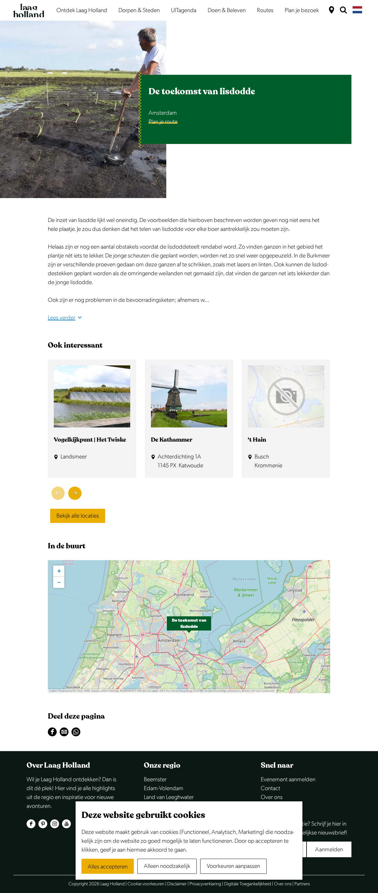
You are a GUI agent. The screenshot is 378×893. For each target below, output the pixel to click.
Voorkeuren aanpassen (233, 866)
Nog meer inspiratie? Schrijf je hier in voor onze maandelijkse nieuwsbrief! (304, 828)
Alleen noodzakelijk (167, 866)
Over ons (272, 797)
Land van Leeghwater (169, 797)
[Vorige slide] (58, 493)
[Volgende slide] (75, 493)
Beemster (155, 779)
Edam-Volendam (163, 788)
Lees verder (61, 317)
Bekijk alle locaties (77, 515)
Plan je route (163, 121)
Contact (270, 788)
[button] (189, 626)
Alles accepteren (108, 866)
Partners (302, 884)
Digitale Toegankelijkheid (247, 884)
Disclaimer (177, 884)
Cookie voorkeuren (146, 884)
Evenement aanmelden (288, 779)
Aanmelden (329, 849)
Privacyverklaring (205, 884)
